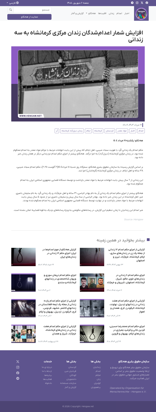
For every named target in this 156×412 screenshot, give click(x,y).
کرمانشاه (98, 130)
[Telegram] (17, 379)
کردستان (109, 130)
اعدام (119, 13)
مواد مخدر (122, 130)
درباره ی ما (47, 367)
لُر (57, 130)
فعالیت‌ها (47, 379)
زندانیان (97, 367)
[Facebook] (17, 373)
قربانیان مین (70, 371)
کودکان (73, 375)
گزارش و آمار (77, 13)
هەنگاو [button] (92, 13)
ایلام (88, 130)
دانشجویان (71, 379)
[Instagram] (17, 368)
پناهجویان (96, 387)
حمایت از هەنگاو (29, 16)
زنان (99, 379)
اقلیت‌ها (102, 13)
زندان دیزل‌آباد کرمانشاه (72, 130)
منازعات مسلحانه (68, 383)
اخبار (126, 13)
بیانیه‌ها (48, 375)
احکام (98, 375)
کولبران (97, 383)
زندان (111, 13)
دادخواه (48, 383)
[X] (17, 362)
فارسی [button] (12, 3)
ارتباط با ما (47, 371)
